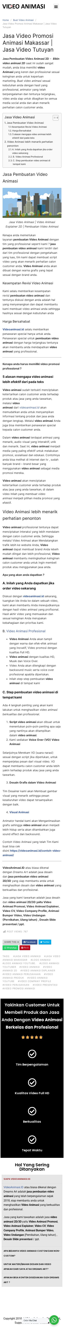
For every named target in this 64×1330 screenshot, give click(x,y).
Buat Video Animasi (23, 20)
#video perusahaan (16, 984)
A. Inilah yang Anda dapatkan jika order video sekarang (32, 151)
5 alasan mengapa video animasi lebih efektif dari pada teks (31, 136)
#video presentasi (45, 984)
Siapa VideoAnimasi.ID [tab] (17, 1179)
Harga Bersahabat (21, 130)
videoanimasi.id (33, 596)
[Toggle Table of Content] (54, 118)
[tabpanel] (32, 1215)
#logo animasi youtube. (19, 963)
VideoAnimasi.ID (14, 1187)
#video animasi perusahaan (22, 974)
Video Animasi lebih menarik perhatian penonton (30, 143)
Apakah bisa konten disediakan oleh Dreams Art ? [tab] (31, 1280)
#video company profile (34, 981)
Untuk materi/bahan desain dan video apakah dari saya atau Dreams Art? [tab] (27, 1267)
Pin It (26, 947)
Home (6, 20)
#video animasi (29, 967)
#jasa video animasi (27, 956)
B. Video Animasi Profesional (28, 156)
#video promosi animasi (19, 988)
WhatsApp (11, 947)
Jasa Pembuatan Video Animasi (25, 122)
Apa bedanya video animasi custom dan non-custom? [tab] (32, 1253)
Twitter (45, 942)
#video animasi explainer (37, 970)
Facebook (31, 942)
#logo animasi (41, 959)
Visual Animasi (19, 812)
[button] (56, 6)
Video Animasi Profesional (25, 631)
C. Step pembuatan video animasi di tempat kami (31, 162)
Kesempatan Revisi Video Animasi (29, 126)
